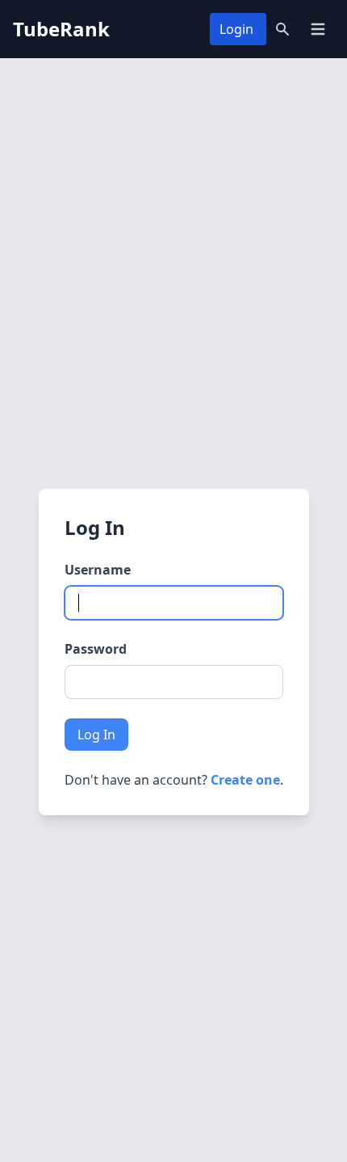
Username (98, 570)
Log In (96, 734)
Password (96, 649)
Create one (245, 780)
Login (236, 29)
